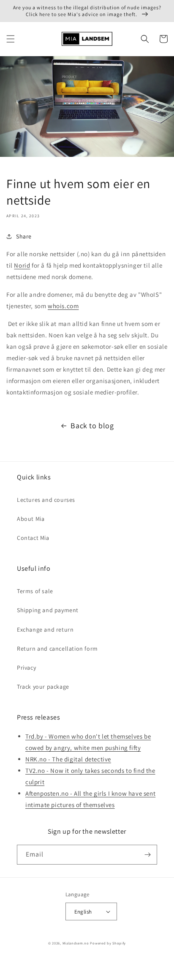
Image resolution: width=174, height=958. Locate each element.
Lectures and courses (46, 500)
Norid (22, 265)
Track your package (43, 686)
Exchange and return (45, 629)
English (83, 911)
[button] (10, 39)
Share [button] (24, 236)
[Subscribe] (147, 855)
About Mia (30, 519)
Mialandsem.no (76, 943)
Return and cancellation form (57, 648)
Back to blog (92, 425)
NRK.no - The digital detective (68, 759)
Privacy (26, 667)
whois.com (63, 306)
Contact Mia (33, 538)
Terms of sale (35, 591)
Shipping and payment (48, 610)
